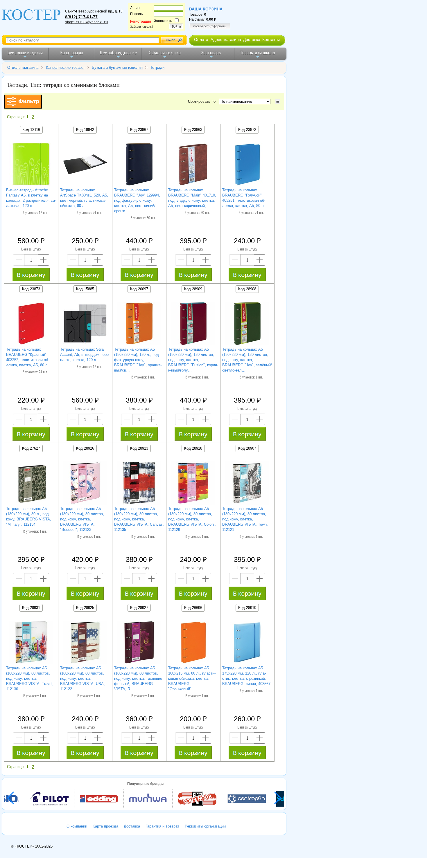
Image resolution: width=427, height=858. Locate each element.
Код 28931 (31, 607)
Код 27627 (31, 448)
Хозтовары (211, 52)
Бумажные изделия (25, 52)
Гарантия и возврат (162, 826)
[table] (277, 101)
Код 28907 (247, 448)
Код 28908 (247, 289)
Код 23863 (193, 129)
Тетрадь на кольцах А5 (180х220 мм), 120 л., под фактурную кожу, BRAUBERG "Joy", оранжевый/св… (138, 359)
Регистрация (140, 21)
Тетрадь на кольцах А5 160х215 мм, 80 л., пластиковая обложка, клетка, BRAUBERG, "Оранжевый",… (192, 678)
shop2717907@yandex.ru (86, 22)
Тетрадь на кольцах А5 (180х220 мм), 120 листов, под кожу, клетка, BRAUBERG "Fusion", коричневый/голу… (193, 359)
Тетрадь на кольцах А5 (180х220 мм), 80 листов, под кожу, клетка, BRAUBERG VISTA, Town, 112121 (245, 519)
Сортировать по (203, 101)
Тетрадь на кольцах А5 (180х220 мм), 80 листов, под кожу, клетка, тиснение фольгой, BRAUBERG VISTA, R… (138, 678)
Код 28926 (85, 448)
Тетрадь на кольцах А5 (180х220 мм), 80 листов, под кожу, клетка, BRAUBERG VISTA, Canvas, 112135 (139, 519)
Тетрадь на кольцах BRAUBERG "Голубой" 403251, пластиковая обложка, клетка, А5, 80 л (243, 198)
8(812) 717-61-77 (81, 17)
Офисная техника (165, 52)
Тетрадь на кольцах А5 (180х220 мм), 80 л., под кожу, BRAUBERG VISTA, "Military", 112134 (28, 516)
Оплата (201, 39)
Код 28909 (193, 289)
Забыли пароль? (141, 26)
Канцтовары (71, 52)
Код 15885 (85, 289)
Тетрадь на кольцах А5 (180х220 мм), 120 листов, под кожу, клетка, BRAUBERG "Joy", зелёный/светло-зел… (247, 359)
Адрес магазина (226, 39)
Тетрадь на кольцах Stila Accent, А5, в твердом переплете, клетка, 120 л (85, 354)
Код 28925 (85, 607)
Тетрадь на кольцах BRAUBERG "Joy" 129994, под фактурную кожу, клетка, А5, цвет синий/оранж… (137, 200)
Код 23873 (31, 289)
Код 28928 (193, 448)
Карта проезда (105, 826)
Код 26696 (193, 607)
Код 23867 (139, 129)
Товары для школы (257, 52)
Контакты (271, 39)
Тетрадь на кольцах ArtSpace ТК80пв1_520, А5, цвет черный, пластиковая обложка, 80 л (84, 198)
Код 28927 (139, 607)
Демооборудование (118, 52)
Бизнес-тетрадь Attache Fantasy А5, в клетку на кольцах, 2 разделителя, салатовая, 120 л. (31, 198)
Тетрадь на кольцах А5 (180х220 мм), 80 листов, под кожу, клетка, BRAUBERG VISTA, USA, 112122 (82, 678)
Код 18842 (85, 129)
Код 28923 (139, 448)
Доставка (251, 39)
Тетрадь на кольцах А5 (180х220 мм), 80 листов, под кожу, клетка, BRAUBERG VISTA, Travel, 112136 (29, 678)
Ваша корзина (206, 9)
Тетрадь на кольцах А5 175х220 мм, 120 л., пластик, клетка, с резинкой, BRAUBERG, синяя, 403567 (246, 676)
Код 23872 (247, 129)
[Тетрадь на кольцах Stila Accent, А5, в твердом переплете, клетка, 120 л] (85, 324)
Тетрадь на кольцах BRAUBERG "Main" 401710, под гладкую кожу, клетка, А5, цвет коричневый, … (192, 198)
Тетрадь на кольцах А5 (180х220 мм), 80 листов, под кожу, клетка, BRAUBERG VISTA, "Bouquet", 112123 (82, 519)
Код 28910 (247, 607)
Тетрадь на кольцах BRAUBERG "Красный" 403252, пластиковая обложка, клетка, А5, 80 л (27, 357)
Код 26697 (139, 289)
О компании (77, 826)
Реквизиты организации (205, 826)
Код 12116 (31, 129)
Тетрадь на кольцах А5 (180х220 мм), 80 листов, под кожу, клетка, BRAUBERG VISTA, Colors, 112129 (192, 519)
